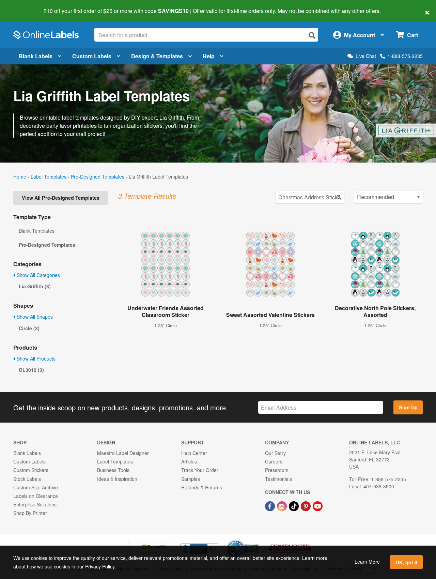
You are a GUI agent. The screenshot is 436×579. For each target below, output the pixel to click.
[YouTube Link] (318, 505)
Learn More (367, 561)
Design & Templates (157, 56)
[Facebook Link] (270, 505)
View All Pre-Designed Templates (60, 197)
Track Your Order (199, 470)
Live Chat (366, 56)
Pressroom (277, 470)
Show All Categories (37, 275)
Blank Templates (36, 230)
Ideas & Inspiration (117, 478)
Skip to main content (25, 6)
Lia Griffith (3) (35, 286)
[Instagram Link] (282, 505)
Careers (273, 461)
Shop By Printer (30, 512)
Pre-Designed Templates (97, 176)
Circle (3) (29, 328)
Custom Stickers (30, 470)
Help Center (194, 453)
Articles (189, 461)
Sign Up (408, 407)
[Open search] (312, 35)
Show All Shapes (34, 316)
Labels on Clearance (35, 495)
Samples (190, 478)
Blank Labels (35, 56)
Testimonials (278, 478)
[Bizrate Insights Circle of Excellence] (256, 540)
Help (209, 56)
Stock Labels (27, 478)
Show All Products (35, 358)
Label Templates (48, 176)
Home (19, 176)
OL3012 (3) (31, 369)
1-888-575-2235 (405, 55)
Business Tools (113, 470)
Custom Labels (91, 56)
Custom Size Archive (35, 487)
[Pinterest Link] (306, 505)
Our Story (275, 453)
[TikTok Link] (294, 505)
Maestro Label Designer (123, 453)
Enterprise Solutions (35, 504)
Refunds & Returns (201, 487)
